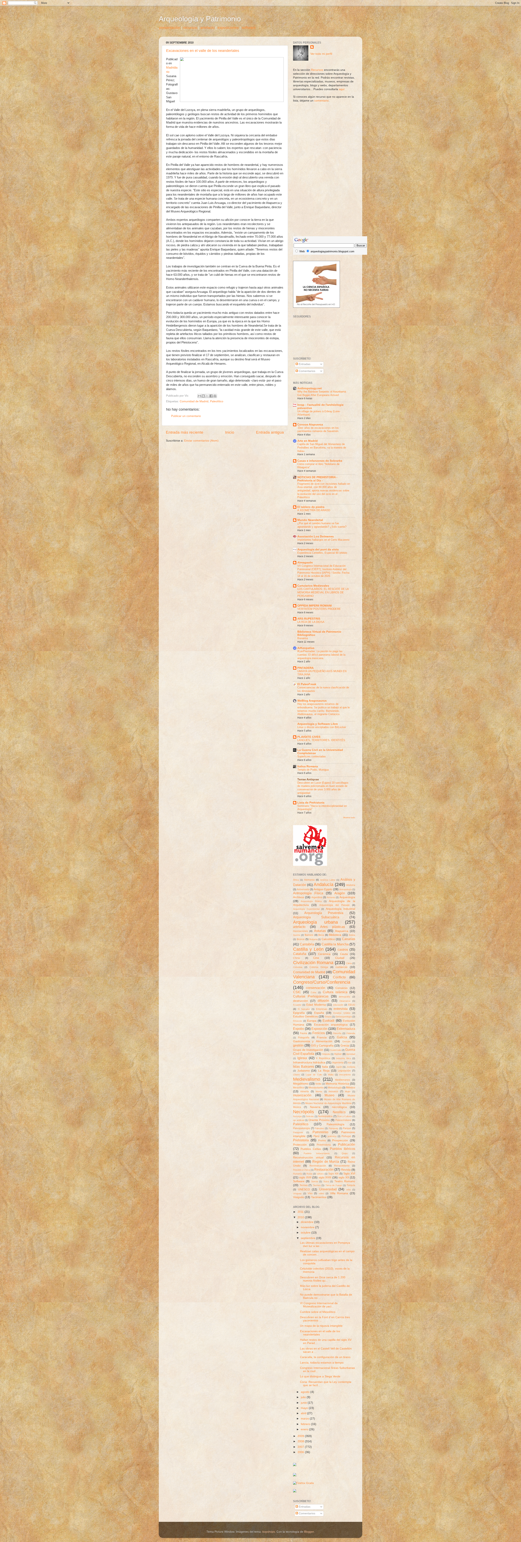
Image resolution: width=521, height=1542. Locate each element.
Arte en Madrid (307, 440)
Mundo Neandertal (310, 520)
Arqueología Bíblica (311, 901)
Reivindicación (318, 1165)
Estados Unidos (341, 1013)
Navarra (315, 1107)
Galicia (342, 1037)
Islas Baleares (303, 1066)
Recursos (317, 69)
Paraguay (333, 1128)
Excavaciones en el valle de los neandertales (202, 51)
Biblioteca (335, 934)
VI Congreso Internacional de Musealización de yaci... (319, 1305)
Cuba (313, 992)
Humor (338, 1054)
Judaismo (303, 1070)
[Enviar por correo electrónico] (199, 396)
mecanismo (345, 1074)
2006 (301, 1452)
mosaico (333, 1091)
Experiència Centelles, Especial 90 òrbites (322, 552)
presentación (169, 28)
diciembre (307, 1222)
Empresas (321, 1009)
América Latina (327, 880)
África (296, 880)
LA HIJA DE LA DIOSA (310, 621)
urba (348, 1189)
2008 (301, 1441)
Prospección (340, 1140)
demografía (344, 996)
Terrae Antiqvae (308, 779)
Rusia (309, 1173)
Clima (349, 963)
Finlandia (350, 1033)
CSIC (297, 992)
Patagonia (298, 1132)
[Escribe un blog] (203, 396)
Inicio (229, 432)
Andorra (350, 885)
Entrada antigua (270, 432)
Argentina (316, 897)
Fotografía (303, 1037)
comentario (321, 100)
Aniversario (303, 889)
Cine (316, 957)
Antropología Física (308, 893)
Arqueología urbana (315, 922)
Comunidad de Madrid (194, 401)
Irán (350, 1062)
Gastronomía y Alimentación (312, 1041)
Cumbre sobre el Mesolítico (317, 1311)
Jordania (351, 1067)
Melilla (318, 1084)
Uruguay (297, 1193)
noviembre (308, 1227)
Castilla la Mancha (335, 944)
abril (304, 1413)
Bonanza (302, 638)
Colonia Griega (319, 967)
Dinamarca (344, 1001)
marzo (305, 1418)
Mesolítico (298, 1087)
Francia (322, 1037)
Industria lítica (343, 1058)
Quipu (345, 1153)
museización (302, 1095)
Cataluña (299, 954)
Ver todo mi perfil (321, 53)
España (319, 1012)
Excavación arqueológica (331, 1024)
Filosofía (337, 1033)
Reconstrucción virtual (308, 1157)
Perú (316, 1136)
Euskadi (328, 1020)
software (249, 28)
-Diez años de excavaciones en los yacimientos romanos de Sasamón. (318, 429)
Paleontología (335, 1124)
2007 (301, 1446)
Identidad (350, 1054)
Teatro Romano (344, 1181)
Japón (339, 1067)
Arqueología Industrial (340, 908)
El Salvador (304, 1009)
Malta (330, 1074)
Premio (322, 1140)
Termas (304, 1185)
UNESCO (304, 1189)
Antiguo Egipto (323, 889)
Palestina (319, 1128)
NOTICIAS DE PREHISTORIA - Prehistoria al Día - (317, 479)
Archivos (298, 897)
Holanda (326, 1054)
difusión (323, 1000)
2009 (301, 1436)
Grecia (344, 1045)
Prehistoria (301, 1140)
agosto (305, 1391)
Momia (319, 1091)
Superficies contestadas (311, 756)
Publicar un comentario (186, 416)
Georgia (346, 1041)
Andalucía (323, 884)
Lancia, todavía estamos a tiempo (322, 1362)
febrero (306, 1424)
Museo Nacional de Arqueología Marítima (328, 1103)
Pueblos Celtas (311, 1148)
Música (297, 1107)
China (296, 958)
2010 (301, 1217)
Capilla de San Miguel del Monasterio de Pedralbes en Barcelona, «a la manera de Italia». (321, 447)
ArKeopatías (305, 648)
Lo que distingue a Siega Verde (320, 1376)
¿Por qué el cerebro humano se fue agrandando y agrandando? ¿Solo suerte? (321, 525)
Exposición (319, 1028)
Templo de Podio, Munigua (313, 769)
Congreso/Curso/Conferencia (321, 982)
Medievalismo (306, 1079)
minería (304, 1091)
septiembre (308, 1238)
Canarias (348, 939)
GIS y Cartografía (322, 1045)
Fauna (303, 1033)
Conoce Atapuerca (310, 424)
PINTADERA (305, 667)
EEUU (351, 1004)
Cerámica (324, 954)
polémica (332, 1136)
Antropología (345, 889)
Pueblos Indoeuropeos (317, 1153)
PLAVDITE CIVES (308, 736)
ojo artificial (298, 1120)
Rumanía (297, 1173)
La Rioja (323, 1070)
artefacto (207, 28)
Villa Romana (339, 1193)
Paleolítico (216, 401)
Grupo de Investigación (308, 1049)
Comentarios (306, 371)
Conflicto (339, 977)
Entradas (304, 364)
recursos (190, 28)
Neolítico (339, 1112)
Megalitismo (301, 1083)
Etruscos (297, 1021)
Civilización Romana (313, 962)
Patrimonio (320, 1132)
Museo (329, 1095)
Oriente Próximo (319, 1120)
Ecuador (297, 1005)
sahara (320, 1173)
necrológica (339, 1107)
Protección (300, 1144)
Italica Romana (307, 766)
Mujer (347, 1091)
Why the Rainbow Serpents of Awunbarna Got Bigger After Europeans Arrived (321, 393)
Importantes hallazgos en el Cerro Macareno (323, 539)
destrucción (300, 1000)
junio (304, 1402)
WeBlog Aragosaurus (312, 700)
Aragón (339, 893)
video (321, 1193)
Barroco (309, 935)
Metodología (335, 1087)
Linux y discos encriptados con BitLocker (321, 727)
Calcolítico (328, 939)
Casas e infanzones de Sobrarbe (319, 460)
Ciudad (339, 957)
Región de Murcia (325, 1161)
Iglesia (302, 1058)
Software (298, 1181)
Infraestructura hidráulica (309, 1062)
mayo (305, 1408)
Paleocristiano (343, 1120)
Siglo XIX (333, 1173)
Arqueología (347, 897)
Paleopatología (301, 1128)
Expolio (298, 1028)
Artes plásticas (332, 926)
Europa (311, 1020)
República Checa (301, 1170)
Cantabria (307, 944)
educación (338, 1005)
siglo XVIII (325, 1177)
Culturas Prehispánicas (310, 996)
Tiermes (317, 1185)
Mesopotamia (316, 1087)
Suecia (314, 1181)
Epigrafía (299, 1012)
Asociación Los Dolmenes (315, 536)
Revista (346, 1169)
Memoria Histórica (337, 1083)
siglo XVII (305, 1177)
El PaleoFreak (306, 684)
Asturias (320, 931)
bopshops (268, 1531)
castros (343, 949)
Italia (325, 1066)
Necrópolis (303, 1111)
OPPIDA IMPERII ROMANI (314, 605)
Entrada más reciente (184, 432)
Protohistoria (324, 1144)
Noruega (297, 1116)
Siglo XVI (349, 1173)
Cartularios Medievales (313, 585)
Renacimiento (342, 1165)
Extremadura (346, 1028)
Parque (347, 1128)
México (350, 1087)
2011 (301, 1211)
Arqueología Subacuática (316, 917)
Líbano (296, 1074)
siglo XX (343, 1177)
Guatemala (335, 1050)
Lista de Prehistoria (310, 802)
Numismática (325, 1116)
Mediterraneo (342, 1079)
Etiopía (328, 1016)
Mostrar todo (349, 817)
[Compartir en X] (207, 396)
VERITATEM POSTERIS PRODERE (319, 608)
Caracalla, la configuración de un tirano (325, 1357)
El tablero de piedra (310, 507)
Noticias (310, 1116)
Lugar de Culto (314, 1074)
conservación (315, 988)
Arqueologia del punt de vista (318, 549)
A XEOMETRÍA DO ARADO (313, 510)
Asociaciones (300, 931)
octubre (306, 1232)
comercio (341, 967)
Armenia (331, 897)
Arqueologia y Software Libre (317, 723)
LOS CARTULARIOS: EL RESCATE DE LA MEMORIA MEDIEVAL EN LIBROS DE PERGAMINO (323, 592)
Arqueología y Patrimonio (200, 19)
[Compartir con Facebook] (211, 396)
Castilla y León (308, 949)
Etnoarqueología (344, 1016)
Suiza (326, 1181)
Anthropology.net (309, 388)
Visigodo (298, 1197)
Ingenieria (338, 1062)
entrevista (341, 1009)
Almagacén (305, 562)
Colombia (297, 967)
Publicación (346, 1144)
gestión (298, 1045)
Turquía (351, 1185)
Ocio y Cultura (344, 1116)
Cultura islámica (335, 992)
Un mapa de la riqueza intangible (321, 1325)
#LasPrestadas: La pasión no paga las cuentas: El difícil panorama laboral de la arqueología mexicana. (321, 654)
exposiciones (228, 28)
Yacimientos (318, 1197)
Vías (310, 1193)
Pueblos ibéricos (342, 1148)
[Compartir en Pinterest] (215, 396)
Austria (296, 935)
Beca (321, 935)
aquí (342, 89)
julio (304, 1397)
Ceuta (344, 954)
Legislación (344, 1070)
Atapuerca (341, 931)
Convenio (341, 988)
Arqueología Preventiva (324, 913)
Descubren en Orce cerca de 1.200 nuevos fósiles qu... (322, 1279)
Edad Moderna (316, 1004)
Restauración (324, 1169)
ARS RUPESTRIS (308, 618)
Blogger (309, 1531)
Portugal (346, 1136)
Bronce (301, 939)
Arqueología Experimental (306, 909)
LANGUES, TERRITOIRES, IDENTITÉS (321, 740)
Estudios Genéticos (305, 1016)
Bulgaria (313, 939)
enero (305, 1429)
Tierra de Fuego (333, 1185)
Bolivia (352, 935)
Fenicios (318, 1033)
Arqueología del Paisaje (334, 905)
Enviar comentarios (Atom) (201, 440)
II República (323, 1058)
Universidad (328, 1189)
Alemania (309, 879)
